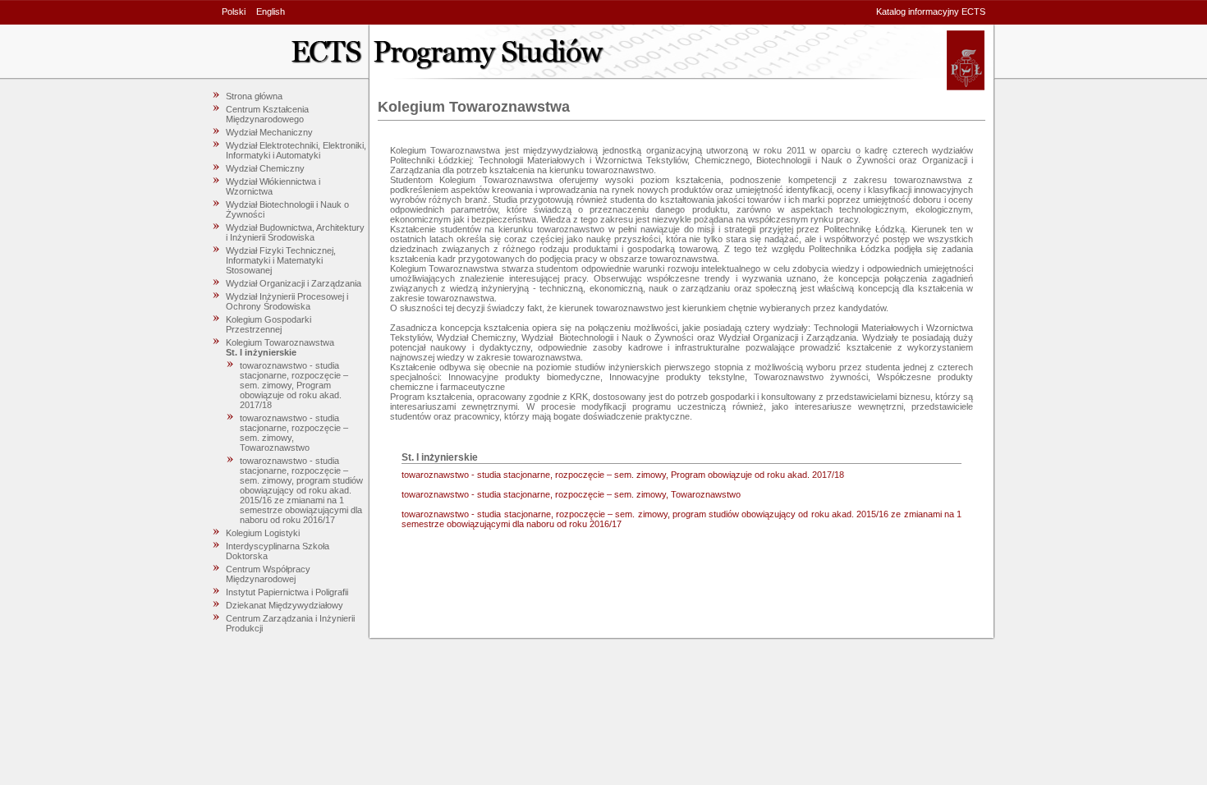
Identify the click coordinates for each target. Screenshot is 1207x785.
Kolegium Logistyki (263, 533)
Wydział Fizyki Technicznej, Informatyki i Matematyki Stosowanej (281, 260)
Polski (234, 11)
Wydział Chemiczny (265, 168)
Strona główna (254, 96)
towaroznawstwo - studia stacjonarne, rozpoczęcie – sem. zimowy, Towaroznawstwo (571, 494)
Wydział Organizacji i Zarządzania (293, 283)
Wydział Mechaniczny (269, 132)
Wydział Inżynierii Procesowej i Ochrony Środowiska (287, 301)
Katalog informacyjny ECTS (930, 11)
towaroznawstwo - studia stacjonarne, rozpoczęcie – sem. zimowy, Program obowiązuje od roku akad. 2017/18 (294, 385)
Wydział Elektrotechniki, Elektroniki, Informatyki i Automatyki (296, 150)
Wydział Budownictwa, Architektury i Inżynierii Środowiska (295, 232)
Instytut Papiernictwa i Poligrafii (287, 592)
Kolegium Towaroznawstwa (280, 342)
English (270, 11)
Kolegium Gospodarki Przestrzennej (268, 324)
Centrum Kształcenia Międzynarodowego (267, 114)
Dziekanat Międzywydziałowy (284, 605)
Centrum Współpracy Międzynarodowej (268, 574)
